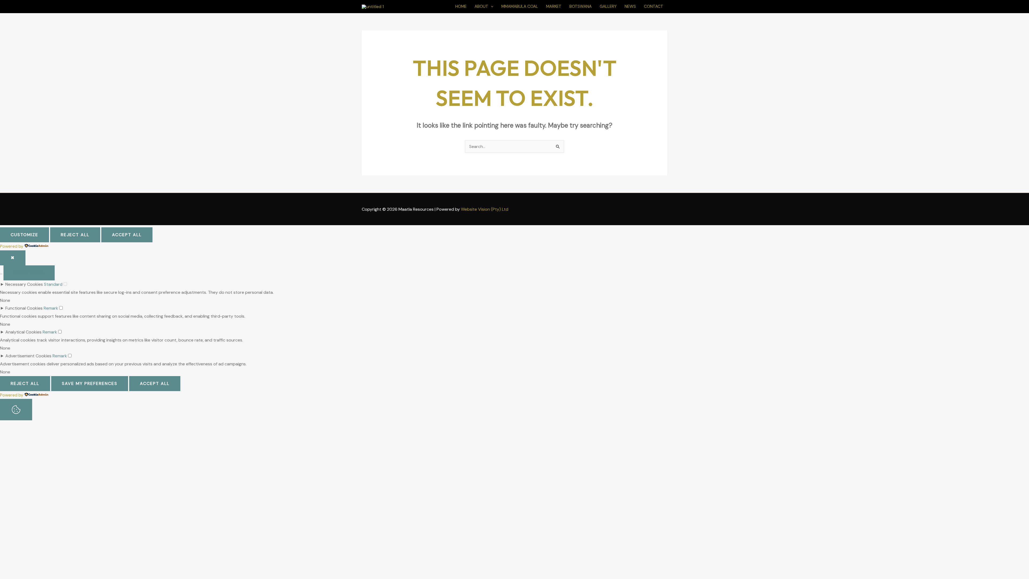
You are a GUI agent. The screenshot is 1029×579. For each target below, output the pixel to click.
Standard (53, 284)
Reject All (75, 234)
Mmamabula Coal (519, 6)
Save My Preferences (89, 383)
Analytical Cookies (23, 332)
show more (29, 273)
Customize (24, 234)
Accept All (127, 234)
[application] (490, 6)
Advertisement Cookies (28, 356)
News (630, 6)
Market (553, 6)
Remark (51, 308)
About (481, 6)
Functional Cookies (24, 308)
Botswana (580, 6)
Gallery (608, 6)
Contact (653, 6)
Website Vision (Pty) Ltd (484, 209)
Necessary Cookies (24, 284)
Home (461, 6)
